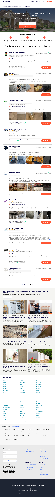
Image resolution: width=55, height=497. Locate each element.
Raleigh (21, 411)
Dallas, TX (30, 429)
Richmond (38, 409)
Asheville (21, 405)
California (24, 488)
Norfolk (38, 407)
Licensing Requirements (44, 459)
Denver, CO (38, 429)
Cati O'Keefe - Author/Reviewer (34, 364)
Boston (21, 386)
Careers (41, 467)
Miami (4, 411)
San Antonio (39, 403)
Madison (38, 415)
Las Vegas (21, 399)
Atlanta (4, 417)
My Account (42, 449)
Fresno (4, 386)
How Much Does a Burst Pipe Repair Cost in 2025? (39, 318)
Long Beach (5, 388)
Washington (5, 405)
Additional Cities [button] (6, 443)
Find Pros (27, 449)
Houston (38, 401)
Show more (49, 63)
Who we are (42, 465)
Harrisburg (38, 382)
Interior (4, 3)
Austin (37, 394)
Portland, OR (15, 435)
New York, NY (46, 431)
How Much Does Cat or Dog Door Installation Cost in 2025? (14, 367)
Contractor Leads (29, 469)
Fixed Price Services (29, 453)
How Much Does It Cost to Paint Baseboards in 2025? (40, 342)
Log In (44, 1)
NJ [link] (6, 6)
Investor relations (43, 471)
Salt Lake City (39, 405)
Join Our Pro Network (30, 465)
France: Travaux (13, 485)
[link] (27, 54)
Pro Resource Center (29, 467)
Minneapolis (22, 392)
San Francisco (6, 398)
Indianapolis (5, 421)
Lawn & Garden (14, 3)
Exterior (8, 3)
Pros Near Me (42, 456)
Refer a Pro (42, 454)
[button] (13, 88)
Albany (21, 401)
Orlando (4, 413)
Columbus (21, 419)
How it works (42, 464)
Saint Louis (21, 398)
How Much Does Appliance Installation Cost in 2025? (14, 318)
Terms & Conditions (34, 490)
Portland (38, 380)
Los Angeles (5, 390)
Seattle (38, 413)
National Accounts (29, 471)
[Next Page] (34, 284)
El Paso (37, 398)
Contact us (42, 472)
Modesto (4, 392)
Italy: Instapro (28, 485)
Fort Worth (38, 399)
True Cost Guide (43, 451)
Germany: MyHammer (21, 485)
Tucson (4, 384)
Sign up (9, 460)
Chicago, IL (22, 429)
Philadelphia (39, 384)
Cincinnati (21, 415)
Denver (4, 401)
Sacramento (5, 394)
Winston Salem (22, 413)
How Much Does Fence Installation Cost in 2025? (39, 367)
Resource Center (43, 453)
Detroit (21, 388)
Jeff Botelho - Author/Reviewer (35, 315)
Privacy (21, 488)
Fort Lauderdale (6, 407)
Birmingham (5, 380)
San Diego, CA (39, 435)
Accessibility (33, 488)
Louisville (21, 380)
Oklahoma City (22, 421)
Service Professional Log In (31, 464)
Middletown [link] (10, 6)
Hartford (4, 403)
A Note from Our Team (44, 458)
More (19, 3)
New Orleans (22, 382)
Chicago (4, 419)
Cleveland (21, 417)
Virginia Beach (39, 411)
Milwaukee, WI (23, 431)
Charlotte (21, 407)
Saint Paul (21, 394)
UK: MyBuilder (41, 485)
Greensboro (22, 409)
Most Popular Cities (6, 426)
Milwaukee (38, 417)
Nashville (38, 392)
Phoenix (4, 382)
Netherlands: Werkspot (34, 485)
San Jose (4, 399)
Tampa (4, 415)
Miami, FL (15, 431)
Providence (38, 388)
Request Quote (46, 67)
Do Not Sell (28, 488)
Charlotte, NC (16, 429)
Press (41, 469)
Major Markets (7, 377)
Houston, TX (46, 429)
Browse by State (15, 426)
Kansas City (22, 396)
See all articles (7, 297)
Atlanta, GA (7, 429)
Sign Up (49, 1)
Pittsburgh (38, 386)
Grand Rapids (22, 390)
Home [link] (4, 6)
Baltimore (21, 384)
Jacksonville (5, 409)
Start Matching (27, 26)
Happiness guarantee (44, 474)
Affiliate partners (43, 476)
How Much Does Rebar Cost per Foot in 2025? (14, 341)
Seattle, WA (7, 439)
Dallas (37, 396)
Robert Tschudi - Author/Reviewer (10, 315)
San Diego (5, 396)
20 (32, 284)
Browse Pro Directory (30, 451)
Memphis (38, 390)
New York (21, 403)
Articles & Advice (24, 3)
